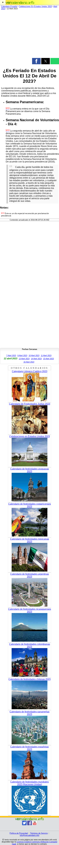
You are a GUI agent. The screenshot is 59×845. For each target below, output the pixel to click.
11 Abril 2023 (46, 355)
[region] (29, 34)
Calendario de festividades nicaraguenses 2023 (29, 610)
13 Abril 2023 (24, 359)
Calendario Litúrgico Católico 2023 (29, 371)
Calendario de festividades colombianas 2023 (29, 645)
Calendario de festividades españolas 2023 (29, 748)
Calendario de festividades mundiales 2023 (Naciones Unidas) (29, 783)
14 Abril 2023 (36, 359)
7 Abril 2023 (11, 355)
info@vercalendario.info (29, 835)
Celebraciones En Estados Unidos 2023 (35, 6)
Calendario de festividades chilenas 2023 (29, 679)
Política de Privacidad (19, 833)
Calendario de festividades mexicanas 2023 (29, 540)
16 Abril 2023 (28, 362)
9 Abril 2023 (22, 355)
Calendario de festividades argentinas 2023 (29, 575)
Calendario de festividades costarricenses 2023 (29, 505)
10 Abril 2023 (34, 355)
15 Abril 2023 (48, 359)
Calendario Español (9, 6)
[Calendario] (20, 2)
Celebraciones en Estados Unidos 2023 (29, 436)
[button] (3, 2)
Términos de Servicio (39, 833)
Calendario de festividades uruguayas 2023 (29, 470)
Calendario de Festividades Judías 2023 (29, 404)
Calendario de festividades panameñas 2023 (29, 712)
